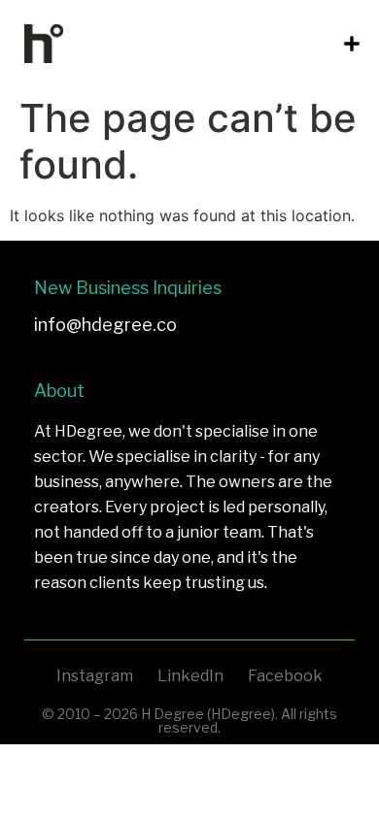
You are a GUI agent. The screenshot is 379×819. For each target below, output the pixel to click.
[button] (351, 44)
